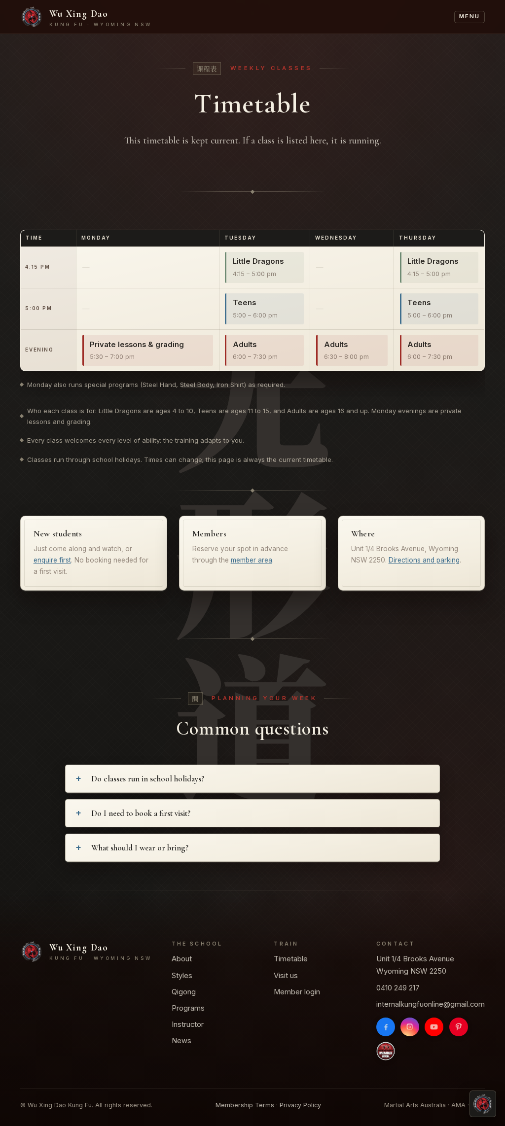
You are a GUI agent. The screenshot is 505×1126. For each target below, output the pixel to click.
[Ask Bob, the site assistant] (482, 1104)
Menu (469, 16)
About (182, 959)
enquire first (52, 560)
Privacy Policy (300, 1105)
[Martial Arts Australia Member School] (385, 1051)
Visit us (286, 975)
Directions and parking (424, 560)
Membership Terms (245, 1105)
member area (251, 560)
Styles (182, 975)
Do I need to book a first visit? (140, 813)
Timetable (291, 959)
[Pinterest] (458, 1027)
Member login (297, 991)
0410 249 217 (398, 988)
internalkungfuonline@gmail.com (430, 1004)
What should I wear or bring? (139, 848)
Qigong (184, 991)
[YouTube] (434, 1027)
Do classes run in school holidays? (147, 779)
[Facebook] (385, 1027)
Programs (188, 1008)
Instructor (188, 1024)
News (181, 1040)
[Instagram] (409, 1027)
